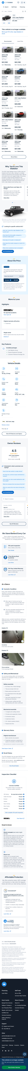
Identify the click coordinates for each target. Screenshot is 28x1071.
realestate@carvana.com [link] (8, 1040)
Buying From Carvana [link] (7, 1003)
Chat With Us (7, 1028)
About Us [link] (17, 1003)
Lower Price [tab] (20, 41)
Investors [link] (16, 1045)
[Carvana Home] (4, 984)
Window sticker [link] (5, 425)
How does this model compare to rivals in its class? (13, 244)
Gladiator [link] (10, 11)
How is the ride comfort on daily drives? (12, 471)
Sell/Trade (14, 7)
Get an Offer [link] (18, 993)
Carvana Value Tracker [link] (20, 995)
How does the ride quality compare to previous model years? (12, 236)
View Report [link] (20, 818)
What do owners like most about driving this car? (13, 488)
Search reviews (9, 499)
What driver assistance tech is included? (13, 248)
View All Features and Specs (14, 433)
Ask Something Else (8, 251)
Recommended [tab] (8, 41)
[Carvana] (7, 2)
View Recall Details (14, 765)
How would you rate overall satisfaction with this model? (13, 480)
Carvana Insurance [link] (6, 1015)
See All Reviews (14, 524)
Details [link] (5, 336)
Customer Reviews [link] (19, 1007)
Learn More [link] (4, 993)
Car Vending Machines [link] (20, 1005)
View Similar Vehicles (14, 1067)
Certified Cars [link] (5, 1012)
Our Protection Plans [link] (7, 1007)
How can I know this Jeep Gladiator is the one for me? (13, 231)
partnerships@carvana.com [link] (8, 1035)
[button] (23, 2)
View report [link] (6, 314)
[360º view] (4, 23)
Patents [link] (22, 1045)
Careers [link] (17, 1010)
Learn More (11, 562)
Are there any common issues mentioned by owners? (13, 475)
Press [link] (3, 1047)
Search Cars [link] (5, 1045)
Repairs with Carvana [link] (7, 1010)
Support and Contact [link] (9, 1026)
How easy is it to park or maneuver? (11, 240)
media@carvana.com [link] (7, 1038)
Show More (14, 157)
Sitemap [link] (11, 1045)
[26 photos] (9, 23)
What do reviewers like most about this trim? (14, 484)
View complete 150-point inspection (14, 812)
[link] (7, 429)
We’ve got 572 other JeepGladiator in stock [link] (12, 32)
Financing (22, 7)
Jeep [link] (5, 11)
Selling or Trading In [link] (6, 1005)
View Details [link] (11, 550)
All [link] (2, 11)
